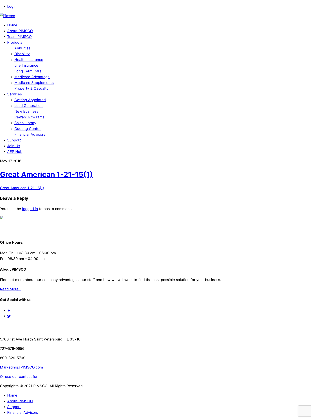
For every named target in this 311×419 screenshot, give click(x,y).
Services (14, 94)
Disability (22, 54)
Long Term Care (28, 71)
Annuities (22, 48)
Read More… (10, 289)
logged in (30, 209)
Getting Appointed (30, 100)
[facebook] (9, 310)
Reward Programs (29, 117)
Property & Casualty (31, 88)
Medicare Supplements (34, 82)
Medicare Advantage (32, 77)
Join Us (13, 146)
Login (12, 6)
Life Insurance (26, 65)
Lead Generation (28, 105)
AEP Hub (14, 151)
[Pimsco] (7, 16)
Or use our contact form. (21, 376)
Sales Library (25, 123)
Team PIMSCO (19, 36)
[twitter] (9, 316)
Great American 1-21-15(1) (46, 174)
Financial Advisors (29, 134)
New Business (26, 111)
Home (12, 25)
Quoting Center (27, 128)
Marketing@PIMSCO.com (21, 367)
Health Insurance (28, 59)
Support (14, 140)
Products (14, 42)
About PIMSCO (20, 31)
